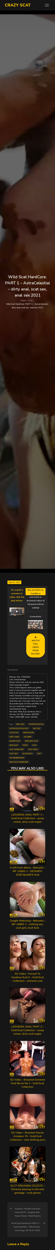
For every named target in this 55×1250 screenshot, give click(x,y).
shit (39, 753)
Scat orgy (33, 749)
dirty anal (14, 736)
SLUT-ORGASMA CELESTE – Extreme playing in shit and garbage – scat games (27, 1189)
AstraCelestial (36, 724)
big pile (36, 728)
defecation (28, 732)
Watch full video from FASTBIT (35, 647)
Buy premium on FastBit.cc (36, 592)
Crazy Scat (18, 5)
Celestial (14, 732)
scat (34, 745)
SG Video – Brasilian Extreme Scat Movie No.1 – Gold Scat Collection (27, 1083)
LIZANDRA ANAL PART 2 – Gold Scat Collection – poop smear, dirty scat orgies (27, 1030)
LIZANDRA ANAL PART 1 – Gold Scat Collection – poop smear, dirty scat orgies (27, 818)
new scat (13, 745)
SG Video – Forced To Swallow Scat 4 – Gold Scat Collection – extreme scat (27, 977)
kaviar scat (14, 741)
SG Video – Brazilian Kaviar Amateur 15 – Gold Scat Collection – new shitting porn (27, 1136)
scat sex (13, 753)
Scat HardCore (16, 749)
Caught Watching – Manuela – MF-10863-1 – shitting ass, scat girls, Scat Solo (27, 924)
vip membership (16, 757)
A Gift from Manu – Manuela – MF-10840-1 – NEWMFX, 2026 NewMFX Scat (27, 871)
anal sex (20, 724)
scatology (27, 753)
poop (25, 745)
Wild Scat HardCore (18, 762)
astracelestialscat (19, 728)
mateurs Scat (31, 741)
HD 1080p (27, 736)
